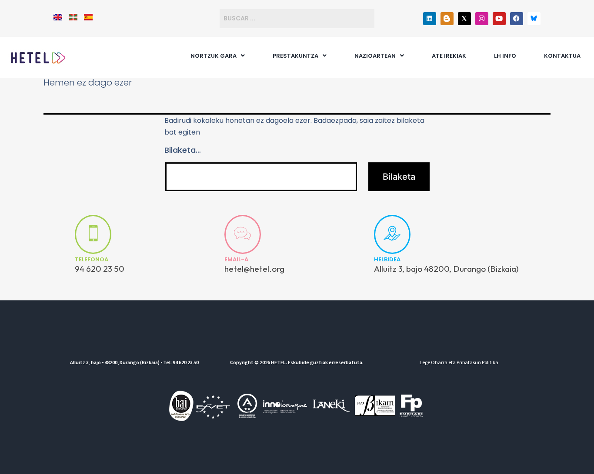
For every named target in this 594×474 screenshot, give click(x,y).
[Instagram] (481, 18)
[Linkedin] (429, 18)
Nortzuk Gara (213, 56)
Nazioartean (375, 56)
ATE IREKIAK (449, 56)
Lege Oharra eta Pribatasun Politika (459, 362)
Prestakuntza (295, 56)
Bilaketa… (182, 150)
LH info (505, 56)
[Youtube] (499, 18)
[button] (217, 56)
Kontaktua (562, 56)
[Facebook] (516, 18)
